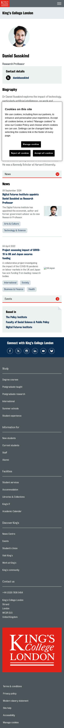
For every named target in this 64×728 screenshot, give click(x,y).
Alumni (17, 461)
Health (32, 289)
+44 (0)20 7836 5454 (12, 592)
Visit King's (19, 556)
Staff (16, 453)
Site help (17, 708)
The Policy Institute (16, 317)
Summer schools (22, 409)
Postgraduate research (25, 395)
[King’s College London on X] (18, 351)
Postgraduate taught (24, 388)
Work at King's (21, 564)
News (8, 174)
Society (25, 282)
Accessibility (19, 715)
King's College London (17, 12)
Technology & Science (15, 230)
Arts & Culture (11, 224)
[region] (32, 131)
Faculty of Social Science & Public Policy (27, 322)
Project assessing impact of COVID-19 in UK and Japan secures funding (21, 254)
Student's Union (21, 549)
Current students (22, 446)
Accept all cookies (44, 153)
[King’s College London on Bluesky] (52, 351)
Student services (22, 483)
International (10, 282)
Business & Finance (13, 289)
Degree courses (22, 380)
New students (20, 439)
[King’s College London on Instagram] (27, 351)
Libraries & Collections (25, 498)
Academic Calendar (23, 512)
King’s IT (18, 505)
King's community (22, 571)
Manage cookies (21, 722)
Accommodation (22, 490)
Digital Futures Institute (19, 327)
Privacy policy (20, 693)
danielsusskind (21, 78)
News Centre (20, 535)
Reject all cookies (20, 153)
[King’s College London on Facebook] (10, 351)
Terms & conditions (22, 686)
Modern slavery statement (26, 701)
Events (8, 299)
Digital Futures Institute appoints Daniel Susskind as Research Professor (20, 198)
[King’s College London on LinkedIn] (35, 351)
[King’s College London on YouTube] (43, 351)
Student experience (23, 416)
